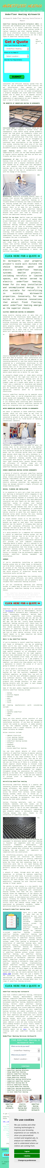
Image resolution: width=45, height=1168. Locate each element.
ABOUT (28, 10)
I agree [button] (26, 1151)
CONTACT (33, 10)
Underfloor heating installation (15, 609)
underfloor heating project (31, 1031)
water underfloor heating (17, 305)
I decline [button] (27, 1156)
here (24, 1029)
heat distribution (18, 142)
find (8, 995)
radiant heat (28, 240)
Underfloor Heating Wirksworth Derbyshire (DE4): (21, 24)
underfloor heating (31, 27)
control (31, 166)
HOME (20, 10)
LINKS (24, 10)
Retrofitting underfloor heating (15, 784)
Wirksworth (9, 610)
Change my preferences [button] (27, 1160)
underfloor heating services (13, 623)
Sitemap (4, 1149)
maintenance (7, 200)
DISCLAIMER (39, 10)
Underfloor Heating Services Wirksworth (19, 1036)
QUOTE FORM (7, 974)
